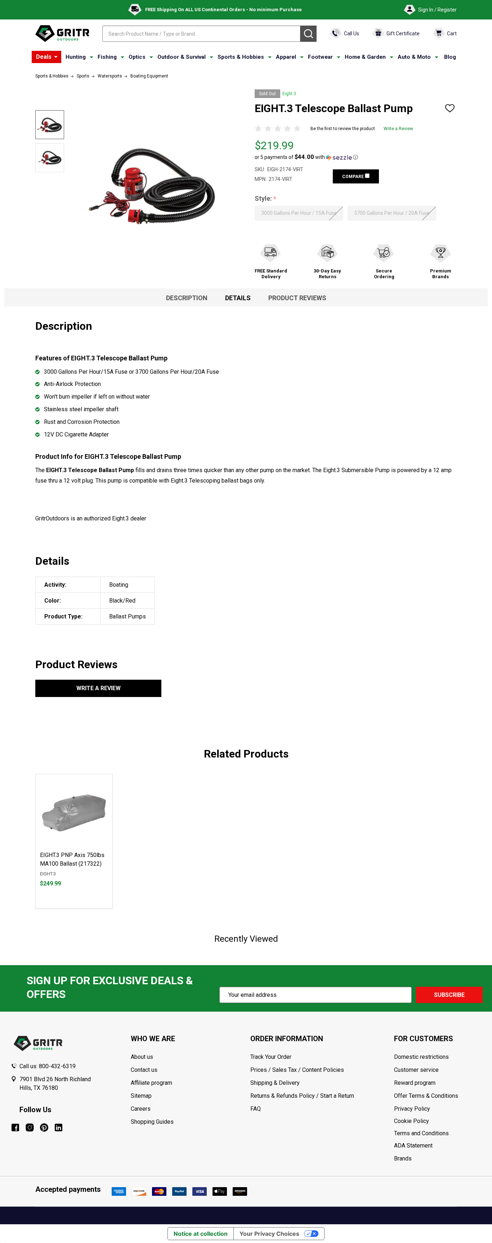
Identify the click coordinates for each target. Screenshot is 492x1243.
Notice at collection (201, 1233)
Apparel (286, 57)
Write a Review (398, 128)
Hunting (76, 57)
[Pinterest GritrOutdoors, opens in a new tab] (44, 1127)
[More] (56, 57)
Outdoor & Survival (181, 57)
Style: (266, 199)
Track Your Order (270, 1056)
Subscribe (449, 994)
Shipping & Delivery (275, 1082)
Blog (450, 57)
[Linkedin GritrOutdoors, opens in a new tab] (58, 1127)
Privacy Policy (437, 1109)
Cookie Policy (437, 1121)
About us (142, 1056)
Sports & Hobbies (241, 57)
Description (186, 298)
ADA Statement (413, 1145)
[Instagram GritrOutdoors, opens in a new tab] (29, 1127)
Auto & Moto (414, 57)
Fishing (107, 57)
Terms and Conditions (437, 1133)
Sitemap (141, 1095)
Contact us (144, 1069)
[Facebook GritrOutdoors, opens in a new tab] (15, 1127)
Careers (141, 1108)
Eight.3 (289, 93)
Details (238, 298)
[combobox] (201, 34)
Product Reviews (297, 298)
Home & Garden (365, 57)
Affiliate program (151, 1082)
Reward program (414, 1082)
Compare (353, 176)
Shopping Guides (152, 1121)
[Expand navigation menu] (91, 57)
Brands (403, 1158)
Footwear (320, 57)
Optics (137, 57)
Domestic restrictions (421, 1056)
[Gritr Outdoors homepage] (62, 33)
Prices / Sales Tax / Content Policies (297, 1069)
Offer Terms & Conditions (426, 1095)
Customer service (416, 1069)
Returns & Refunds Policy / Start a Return (302, 1095)
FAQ (255, 1108)
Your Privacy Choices (269, 1233)
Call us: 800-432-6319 (47, 1066)
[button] (306, 157)
